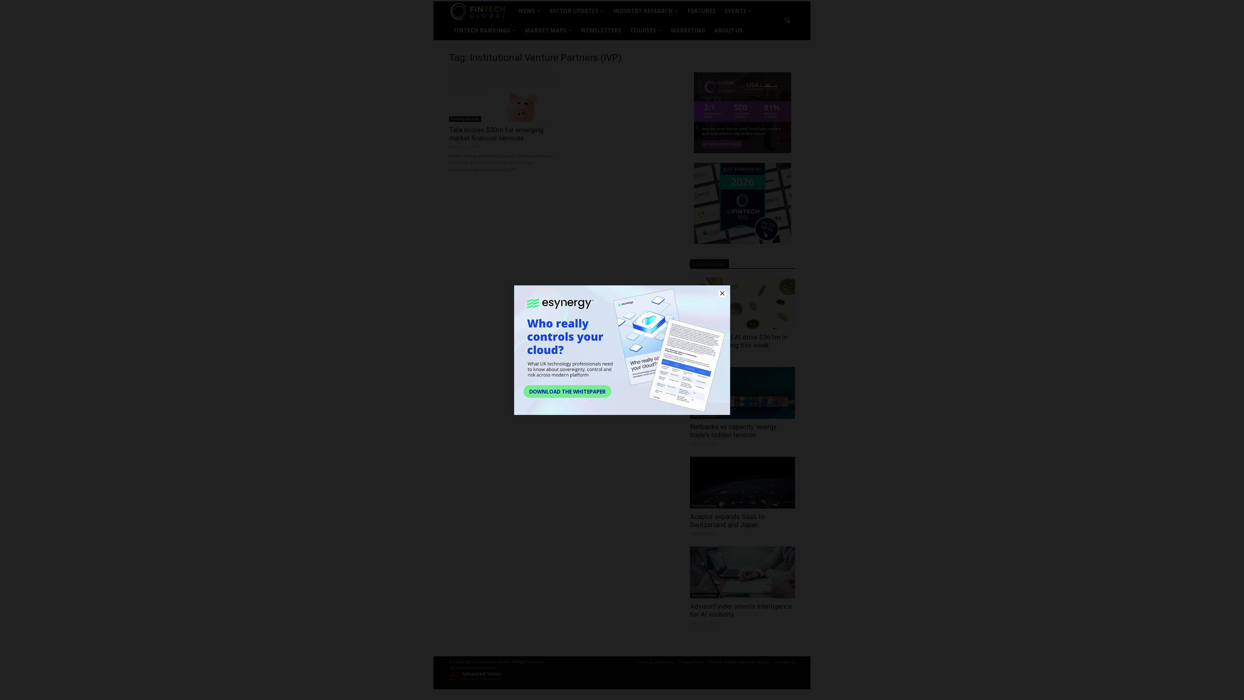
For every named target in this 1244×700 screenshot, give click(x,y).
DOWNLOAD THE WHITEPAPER (567, 391)
